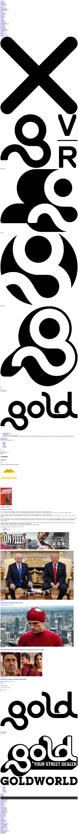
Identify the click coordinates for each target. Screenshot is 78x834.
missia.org (2, 803)
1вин (1, 6)
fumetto (6, 464)
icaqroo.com (2, 25)
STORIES (5, 446)
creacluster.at (2, 16)
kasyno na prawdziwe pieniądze (24, 797)
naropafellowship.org (4, 827)
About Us (2, 794)
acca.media (2, 21)
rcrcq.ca (1, 11)
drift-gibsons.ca (3, 800)
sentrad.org (2, 1)
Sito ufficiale (5, 528)
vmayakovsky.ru (3, 5)
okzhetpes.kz (2, 818)
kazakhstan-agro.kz (3, 829)
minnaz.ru (2, 802)
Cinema (1, 647)
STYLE (4, 442)
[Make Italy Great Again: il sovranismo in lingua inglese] (21, 675)
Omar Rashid (3, 651)
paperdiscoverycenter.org (4, 830)
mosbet (1, 34)
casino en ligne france (4, 35)
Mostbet (1, 15)
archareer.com (2, 26)
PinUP (1, 817)
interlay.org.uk (3, 815)
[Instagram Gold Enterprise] (42, 436)
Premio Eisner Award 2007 (5, 526)
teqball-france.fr (3, 831)
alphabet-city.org (3, 22)
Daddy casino (2, 816)
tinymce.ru (2, 822)
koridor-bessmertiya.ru (4, 823)
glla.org (1, 18)
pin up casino (2, 7)
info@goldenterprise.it (7, 433)
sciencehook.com (3, 810)
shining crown (3, 804)
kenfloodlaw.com (3, 801)
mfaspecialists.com (3, 825)
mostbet (1, 32)
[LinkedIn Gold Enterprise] (63, 436)
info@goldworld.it (3, 685)
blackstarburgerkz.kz (4, 811)
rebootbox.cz (2, 819)
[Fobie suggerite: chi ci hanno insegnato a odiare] (37, 599)
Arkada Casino (3, 14)
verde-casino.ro (3, 4)
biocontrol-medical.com (4, 23)
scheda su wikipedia (6, 529)
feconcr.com (2, 24)
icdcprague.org (3, 814)
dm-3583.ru (2, 17)
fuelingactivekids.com (4, 29)
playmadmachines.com (4, 9)
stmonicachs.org (3, 821)
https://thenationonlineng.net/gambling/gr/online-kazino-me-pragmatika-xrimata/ (45, 797)
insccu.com (2, 19)
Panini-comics (10, 464)
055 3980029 (5, 434)
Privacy (1, 793)
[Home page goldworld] (3, 439)
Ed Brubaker (2, 464)
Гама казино (2, 13)
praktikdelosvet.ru (3, 10)
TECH (4, 445)
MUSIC (4, 443)
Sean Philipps (16, 464)
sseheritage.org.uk (3, 820)
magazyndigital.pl (3, 808)
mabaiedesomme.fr (3, 824)
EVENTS (4, 447)
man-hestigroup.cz (3, 809)
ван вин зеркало (3, 33)
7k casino (2, 36)
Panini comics (24, 518)
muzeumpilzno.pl (3, 826)
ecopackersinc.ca (3, 812)
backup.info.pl (3, 27)
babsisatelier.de (3, 807)
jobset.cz (2, 828)
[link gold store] (1, 451)
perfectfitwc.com (3, 8)
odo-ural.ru (2, 0)
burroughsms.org (3, 28)
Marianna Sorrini (4, 604)
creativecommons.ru (4, 799)
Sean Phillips (57, 518)
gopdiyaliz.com (3, 813)
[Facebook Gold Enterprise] (21, 436)
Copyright (2, 796)
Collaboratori (3, 459)
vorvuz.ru (2, 12)
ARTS (4, 444)
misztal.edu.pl (2, 20)
